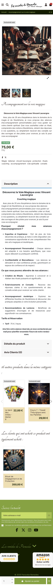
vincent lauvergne (23, 161)
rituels (44, 161)
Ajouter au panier (32, 581)
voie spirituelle (33, 164)
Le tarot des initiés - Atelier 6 (8, 415)
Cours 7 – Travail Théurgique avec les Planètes (38, 412)
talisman (11, 161)
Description (11, 183)
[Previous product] (50, 12)
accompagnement (18, 164)
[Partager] (2, 157)
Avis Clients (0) (13, 352)
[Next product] (51, 12)
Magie (4, 161)
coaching (5, 164)
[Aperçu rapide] (22, 388)
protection (37, 161)
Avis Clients (9, 556)
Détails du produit (14, 343)
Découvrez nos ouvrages (43, 565)
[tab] (26, 184)
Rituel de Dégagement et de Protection (13, 478)
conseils (43, 164)
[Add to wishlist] (49, 581)
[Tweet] (5, 157)
